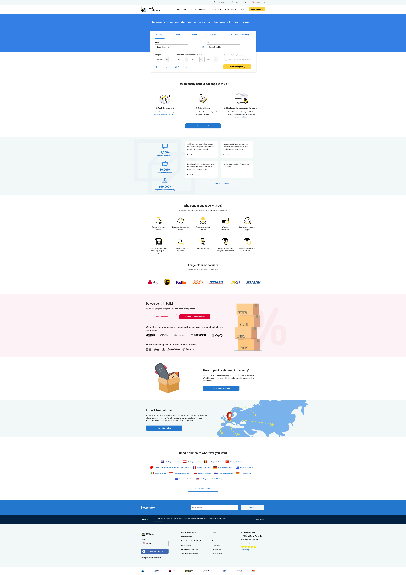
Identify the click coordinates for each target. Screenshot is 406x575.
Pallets (183, 545)
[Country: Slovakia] (216, 473)
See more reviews (222, 183)
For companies (215, 9)
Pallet (194, 35)
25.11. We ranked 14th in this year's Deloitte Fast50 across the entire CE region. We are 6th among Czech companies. (190, 519)
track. (245, 117)
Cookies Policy (216, 549)
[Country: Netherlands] (171, 473)
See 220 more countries (203, 489)
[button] (146, 543)
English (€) (259, 2)
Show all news (259, 520)
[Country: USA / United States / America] (197, 479)
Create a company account (195, 317)
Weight (158, 55)
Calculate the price (236, 67)
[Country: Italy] (152, 473)
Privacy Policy (216, 545)
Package (159, 35)
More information (161, 317)
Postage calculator (197, 9)
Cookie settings (217, 553)
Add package (162, 67)
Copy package (183, 67)
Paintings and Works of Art (189, 549)
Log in (237, 2)
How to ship (181, 9)
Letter (177, 35)
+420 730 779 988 (251, 535)
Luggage (212, 35)
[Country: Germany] (215, 467)
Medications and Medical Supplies (191, 541)
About (243, 9)
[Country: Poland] (195, 473)
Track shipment (221, 2)
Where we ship (230, 9)
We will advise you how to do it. (165, 114)
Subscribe (252, 508)
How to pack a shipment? (221, 388)
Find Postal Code (186, 536)
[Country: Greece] (237, 467)
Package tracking (241, 35)
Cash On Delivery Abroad (188, 532)
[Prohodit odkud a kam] (203, 47)
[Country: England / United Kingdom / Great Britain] (151, 467)
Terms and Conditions (218, 541)
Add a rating (245, 549)
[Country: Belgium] (205, 461)
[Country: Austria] (185, 461)
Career (214, 532)
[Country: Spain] (237, 473)
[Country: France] (194, 467)
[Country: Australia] (162, 461)
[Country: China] (227, 461)
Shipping (188, 545)
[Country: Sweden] (176, 479)
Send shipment (257, 9)
